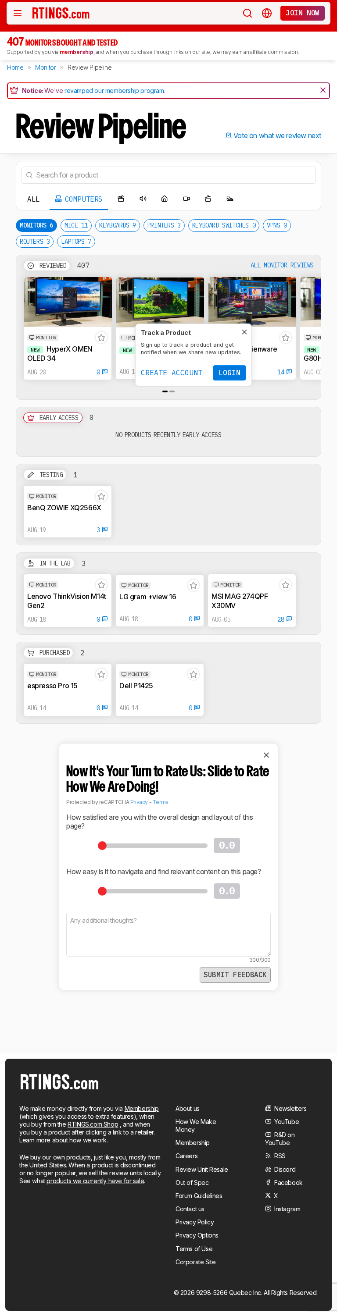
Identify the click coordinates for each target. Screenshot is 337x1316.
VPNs (277, 225)
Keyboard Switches (223, 225)
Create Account (171, 372)
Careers (186, 1156)
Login (229, 372)
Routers (35, 241)
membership (76, 52)
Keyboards (117, 225)
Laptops (76, 241)
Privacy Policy (195, 1222)
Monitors (36, 225)
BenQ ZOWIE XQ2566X (64, 507)
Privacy (139, 802)
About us (188, 1108)
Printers (164, 225)
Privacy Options (197, 1235)
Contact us (190, 1209)
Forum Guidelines (199, 1195)
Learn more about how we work (63, 1140)
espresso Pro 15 (52, 685)
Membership (142, 1108)
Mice (76, 225)
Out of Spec (192, 1182)
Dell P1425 (136, 685)
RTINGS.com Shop (93, 1124)
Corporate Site (195, 1262)
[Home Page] (61, 12)
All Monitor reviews (282, 265)
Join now (302, 12)
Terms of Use (194, 1248)
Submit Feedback (235, 974)
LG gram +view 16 (147, 596)
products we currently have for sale (95, 1180)
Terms (160, 802)
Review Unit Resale (202, 1169)
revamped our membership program (114, 90)
